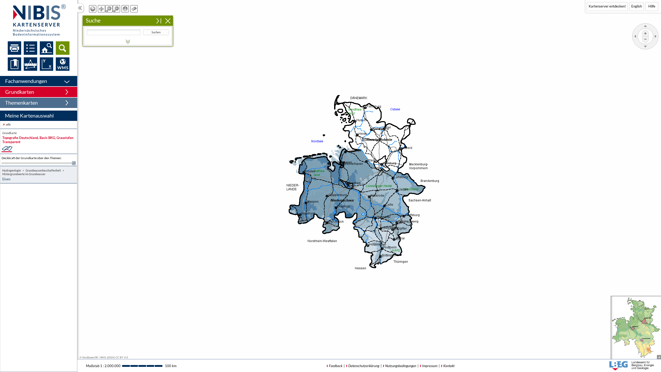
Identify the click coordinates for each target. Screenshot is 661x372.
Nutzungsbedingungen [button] (400, 366)
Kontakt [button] (448, 366)
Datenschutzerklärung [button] (363, 366)
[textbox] (113, 32)
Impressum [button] (429, 366)
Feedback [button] (335, 366)
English (636, 6)
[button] (38, 81)
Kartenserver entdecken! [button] (607, 6)
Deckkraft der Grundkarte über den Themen (32, 158)
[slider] (39, 163)
